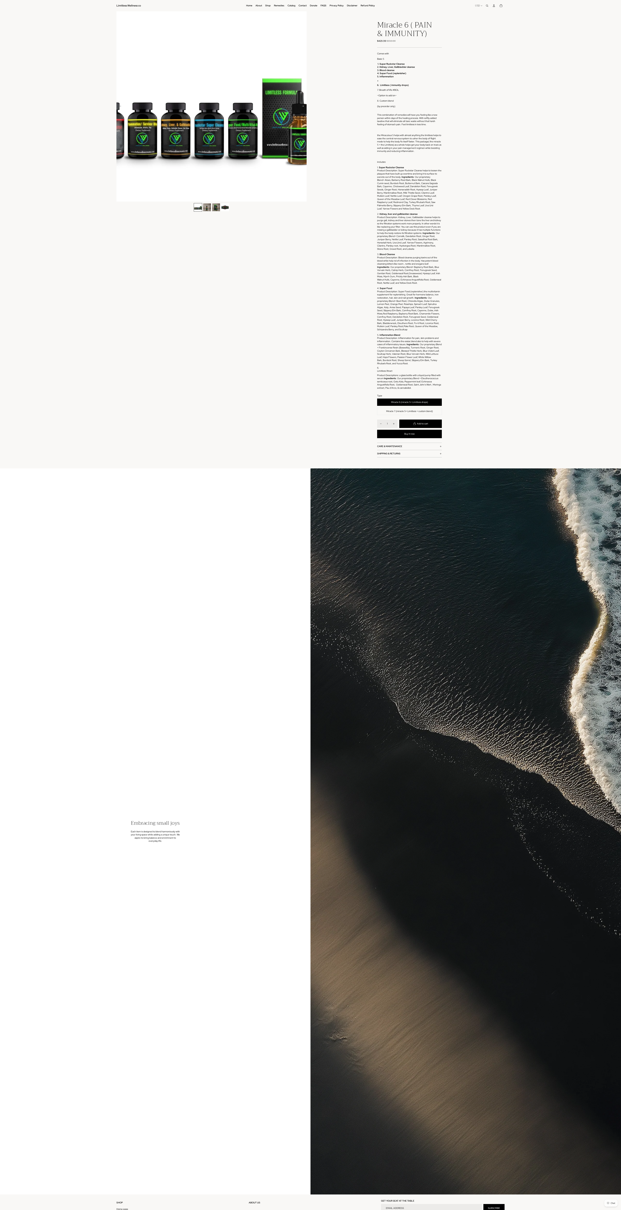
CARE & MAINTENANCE (389, 446)
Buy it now (409, 433)
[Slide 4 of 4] (225, 207)
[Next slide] (304, 106)
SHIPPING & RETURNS (388, 453)
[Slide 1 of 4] (198, 207)
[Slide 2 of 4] (207, 207)
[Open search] (487, 5)
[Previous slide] (119, 106)
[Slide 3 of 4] (216, 207)
